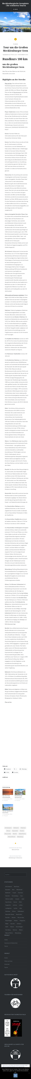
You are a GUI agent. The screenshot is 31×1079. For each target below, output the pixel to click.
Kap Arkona (8, 902)
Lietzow (15, 905)
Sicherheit (6, 964)
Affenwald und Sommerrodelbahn (14, 295)
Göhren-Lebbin (9, 899)
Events (6, 958)
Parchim (7, 917)
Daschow (20, 892)
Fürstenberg (15, 896)
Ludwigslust (8, 908)
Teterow (15, 930)
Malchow (23, 827)
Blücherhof (19, 889)
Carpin (14, 892)
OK (15, 1075)
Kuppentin (8, 905)
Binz (13, 889)
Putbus (16, 920)
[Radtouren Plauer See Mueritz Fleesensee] (15, 1003)
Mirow (8, 830)
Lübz (20, 908)
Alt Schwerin (8, 827)
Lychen (15, 908)
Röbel (6, 923)
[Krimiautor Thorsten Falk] (13, 1036)
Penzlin (22, 830)
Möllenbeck (21, 911)
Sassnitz (12, 923)
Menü (16, 9)
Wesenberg (20, 836)
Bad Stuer (16, 886)
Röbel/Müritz (22, 833)
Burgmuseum (17, 92)
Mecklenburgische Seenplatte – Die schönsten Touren (15, 4)
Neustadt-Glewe (9, 914)
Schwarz (19, 923)
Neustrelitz (15, 830)
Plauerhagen (8, 920)
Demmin (7, 896)
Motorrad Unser (8, 961)
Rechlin (15, 833)
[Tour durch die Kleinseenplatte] (7, 792)
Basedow (7, 889)
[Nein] (29, 1073)
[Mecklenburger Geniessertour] (20, 792)
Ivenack (17, 899)
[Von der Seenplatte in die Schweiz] (7, 807)
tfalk (12, 54)
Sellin (6, 926)
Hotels (6, 939)
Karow (15, 902)
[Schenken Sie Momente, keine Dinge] (15, 983)
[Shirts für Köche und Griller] (15, 1054)
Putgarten (22, 920)
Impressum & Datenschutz (10, 943)
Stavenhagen (19, 926)
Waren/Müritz (11, 836)
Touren (15, 44)
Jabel (22, 899)
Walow (21, 930)
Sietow (12, 926)
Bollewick (16, 827)
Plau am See (8, 833)
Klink (20, 902)
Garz (21, 896)
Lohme (20, 905)
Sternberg (8, 930)
